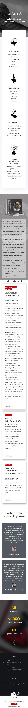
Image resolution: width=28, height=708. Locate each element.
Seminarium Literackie (11, 287)
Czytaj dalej (8, 406)
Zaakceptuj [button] (14, 703)
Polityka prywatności (14, 706)
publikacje (14, 123)
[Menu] (25, 2)
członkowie (14, 88)
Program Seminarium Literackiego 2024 (14, 471)
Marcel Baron (14, 554)
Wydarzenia (8, 289)
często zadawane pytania (14, 161)
